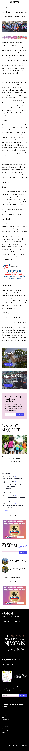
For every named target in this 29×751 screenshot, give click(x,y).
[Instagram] (8, 665)
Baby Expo (7, 621)
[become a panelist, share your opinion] (14, 272)
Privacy (4, 724)
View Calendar (5, 510)
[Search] (26, 1)
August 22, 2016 (16, 381)
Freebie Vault (17, 621)
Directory (18, 619)
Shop (3, 733)
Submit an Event (6, 728)
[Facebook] (3, 665)
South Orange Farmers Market (14, 505)
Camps (10, 617)
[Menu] (2, 2)
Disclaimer (5, 722)
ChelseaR (7, 381)
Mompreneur (8, 619)
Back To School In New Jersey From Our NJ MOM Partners (14, 458)
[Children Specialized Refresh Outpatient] (14, 37)
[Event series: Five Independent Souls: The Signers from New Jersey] (15, 495)
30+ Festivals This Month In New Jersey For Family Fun (18, 569)
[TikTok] (12, 665)
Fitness (3, 8)
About (3, 711)
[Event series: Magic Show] (14, 491)
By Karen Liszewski (7, 17)
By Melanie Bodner (14, 462)
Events (4, 617)
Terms (3, 717)
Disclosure (5, 726)
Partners (4, 715)
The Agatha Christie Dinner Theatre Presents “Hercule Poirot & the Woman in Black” (16, 484)
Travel (17, 617)
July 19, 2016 (10, 360)
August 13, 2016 (19, 17)
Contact (4, 735)
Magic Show (9, 493)
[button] (11, 464)
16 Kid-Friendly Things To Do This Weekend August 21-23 (18, 561)
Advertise (4, 713)
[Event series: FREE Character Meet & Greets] (15, 476)
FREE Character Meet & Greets (14, 478)
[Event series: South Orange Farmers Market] (15, 503)
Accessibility (5, 720)
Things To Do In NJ (15, 351)
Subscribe (5, 730)
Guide (7, 8)
